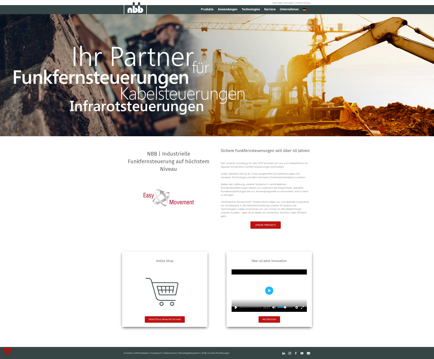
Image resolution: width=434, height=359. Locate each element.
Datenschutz (170, 353)
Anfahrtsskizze (141, 353)
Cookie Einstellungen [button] (219, 353)
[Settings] (296, 307)
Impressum (156, 353)
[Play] (236, 307)
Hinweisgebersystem (189, 353)
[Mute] (274, 307)
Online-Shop (302, 2)
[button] (7, 351)
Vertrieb (277, 2)
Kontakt (288, 2)
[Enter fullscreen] (302, 307)
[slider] (251, 307)
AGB (204, 353)
